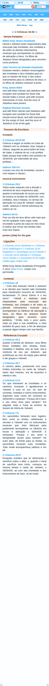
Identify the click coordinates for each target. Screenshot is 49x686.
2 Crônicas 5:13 (11, 380)
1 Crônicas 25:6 (11, 184)
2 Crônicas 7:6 (11, 413)
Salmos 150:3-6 (11, 167)
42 (13, 298)
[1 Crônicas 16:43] (45, 314)
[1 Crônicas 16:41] (3, 314)
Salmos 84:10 (10, 214)
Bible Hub (22, 261)
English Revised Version (16, 108)
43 (15, 319)
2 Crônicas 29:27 (12, 455)
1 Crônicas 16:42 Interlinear (17, 245)
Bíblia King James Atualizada (19, 41)
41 (6, 285)
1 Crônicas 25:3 (11, 339)
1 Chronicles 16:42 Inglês (32, 258)
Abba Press (17, 269)
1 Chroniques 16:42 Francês (29, 252)
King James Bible (12, 87)
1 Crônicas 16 (10, 283)
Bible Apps (9, 261)
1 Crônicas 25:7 (11, 363)
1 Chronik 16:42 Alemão (15, 255)
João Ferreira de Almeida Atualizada (23, 67)
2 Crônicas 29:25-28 (14, 140)
